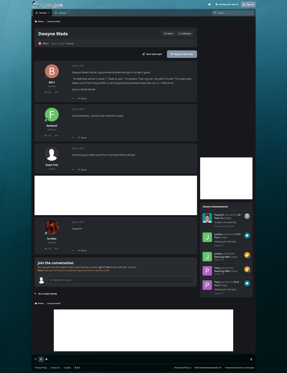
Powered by (239, 367)
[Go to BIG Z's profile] (39, 43)
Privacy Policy (41, 367)
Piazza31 (219, 214)
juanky (218, 234)
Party (217, 268)
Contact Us (55, 367)
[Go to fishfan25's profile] (52, 115)
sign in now (104, 267)
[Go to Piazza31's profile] (207, 218)
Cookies (67, 367)
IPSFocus (187, 367)
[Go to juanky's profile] (207, 237)
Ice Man (51, 238)
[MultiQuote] (73, 98)
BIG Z (45, 43)
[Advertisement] (116, 195)
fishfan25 (51, 125)
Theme (177, 367)
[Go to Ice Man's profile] (52, 228)
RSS (78, 367)
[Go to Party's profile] (207, 271)
